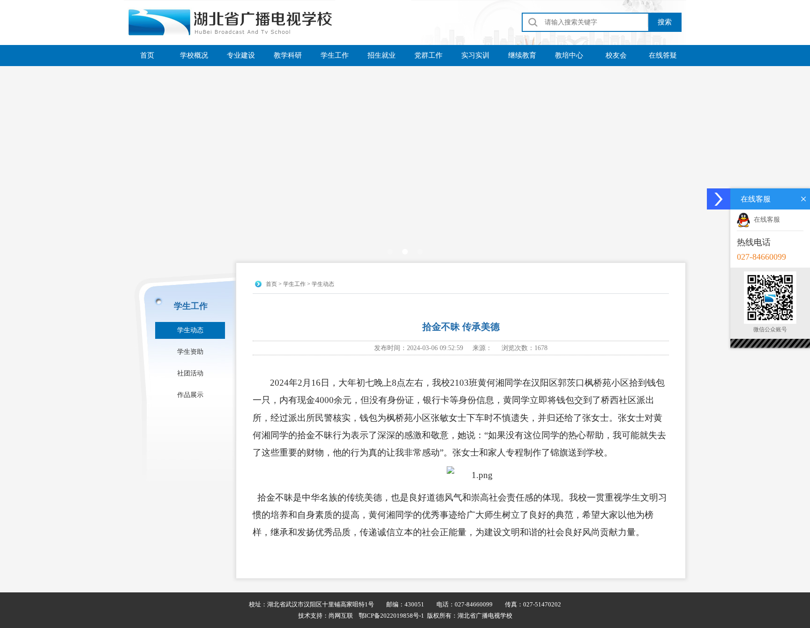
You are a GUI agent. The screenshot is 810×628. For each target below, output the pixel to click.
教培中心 (569, 55)
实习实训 (475, 55)
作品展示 (190, 394)
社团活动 (190, 373)
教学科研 (288, 55)
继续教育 (522, 55)
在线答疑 (663, 55)
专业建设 (241, 55)
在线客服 (767, 219)
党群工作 (428, 55)
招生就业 (382, 55)
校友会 (616, 55)
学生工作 (335, 55)
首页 (147, 55)
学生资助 (190, 351)
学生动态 (190, 330)
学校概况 (194, 55)
